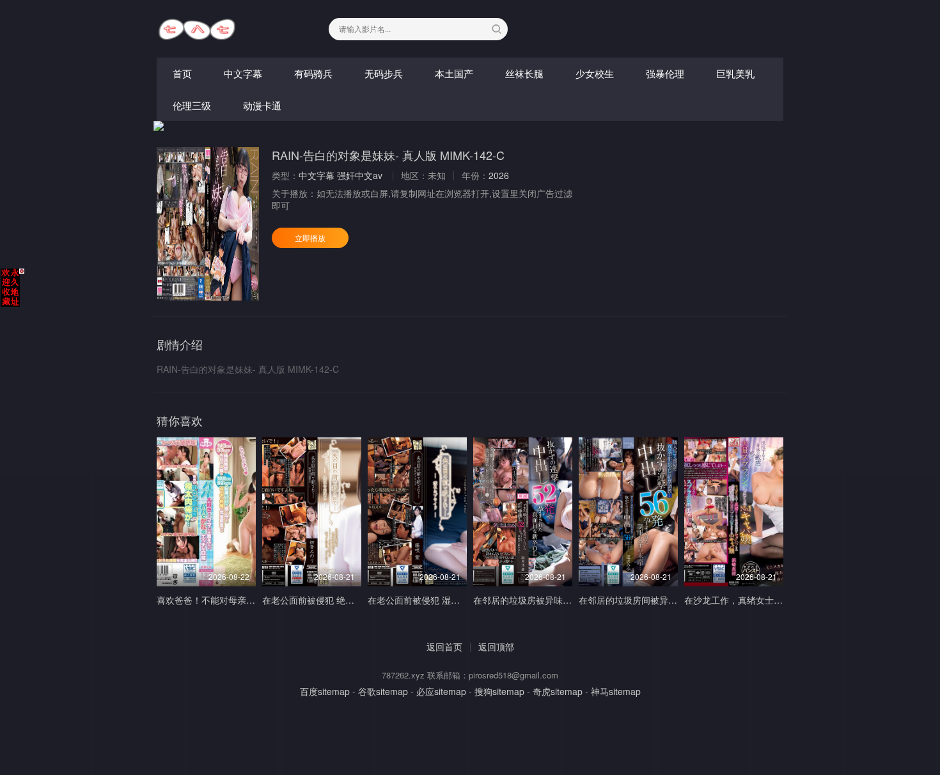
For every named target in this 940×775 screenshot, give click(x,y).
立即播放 (310, 237)
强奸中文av (359, 175)
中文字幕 (243, 73)
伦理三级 (192, 105)
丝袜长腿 (524, 73)
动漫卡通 (262, 105)
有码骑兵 (313, 73)
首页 (182, 73)
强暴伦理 (665, 73)
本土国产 (454, 73)
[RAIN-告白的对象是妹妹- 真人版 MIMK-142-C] (208, 224)
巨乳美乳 (735, 73)
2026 (499, 175)
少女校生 (595, 73)
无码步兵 (383, 73)
